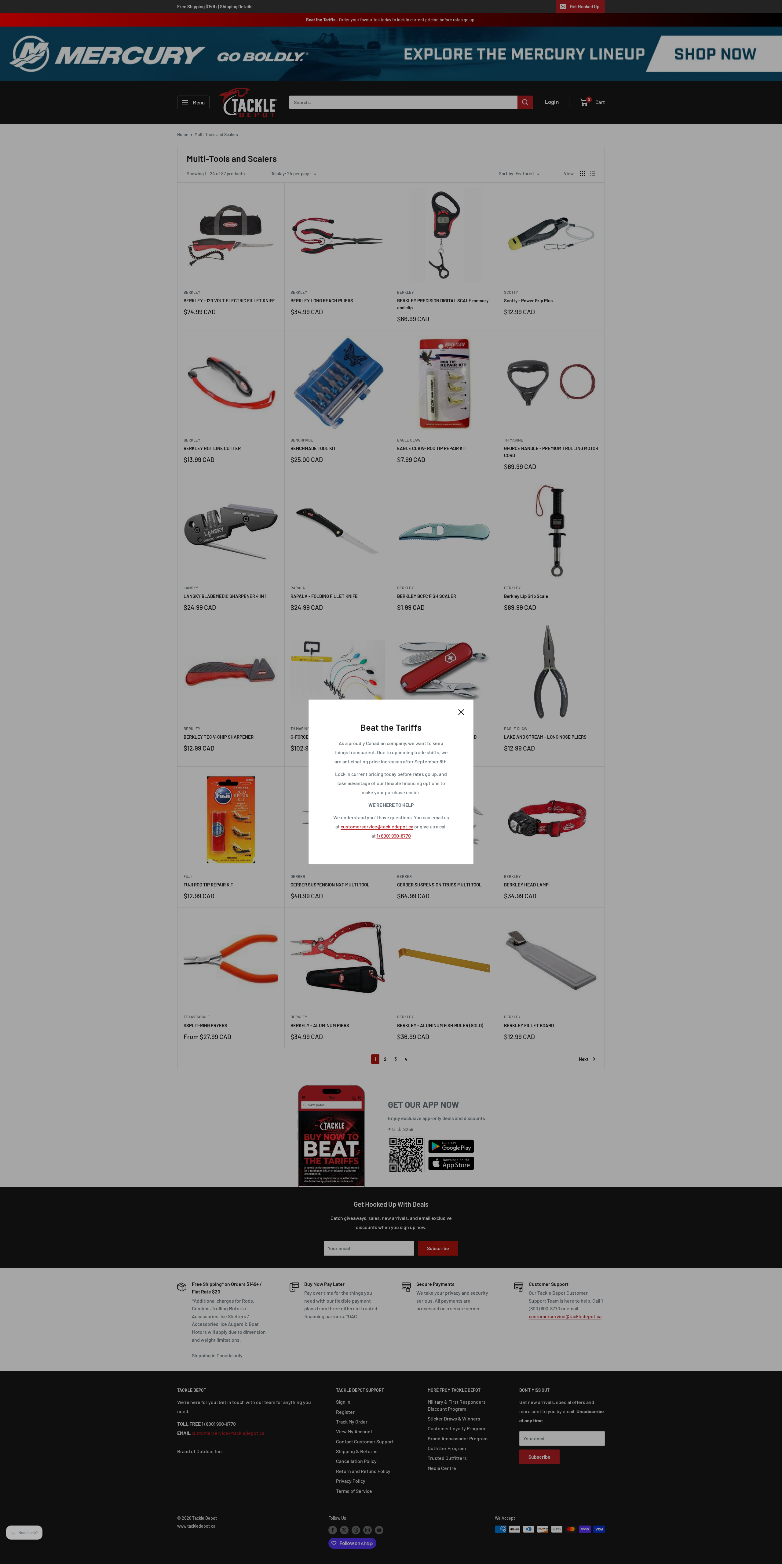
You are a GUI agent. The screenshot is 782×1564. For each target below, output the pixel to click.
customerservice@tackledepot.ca (377, 826)
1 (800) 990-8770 (394, 835)
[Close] (461, 711)
